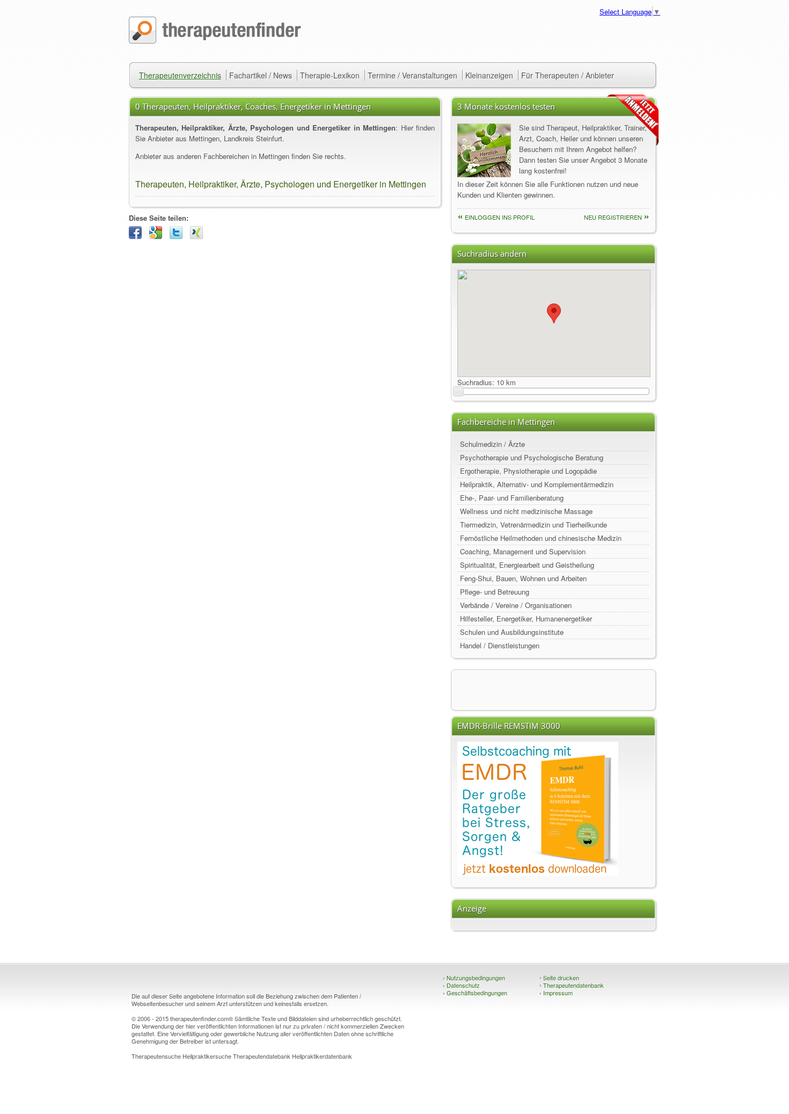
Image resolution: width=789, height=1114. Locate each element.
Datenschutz (461, 985)
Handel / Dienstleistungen (499, 645)
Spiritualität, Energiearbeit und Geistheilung (527, 565)
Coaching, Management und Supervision (523, 551)
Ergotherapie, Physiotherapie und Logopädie (528, 471)
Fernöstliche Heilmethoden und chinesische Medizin (541, 538)
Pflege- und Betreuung (494, 592)
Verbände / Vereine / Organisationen (516, 605)
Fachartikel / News (260, 75)
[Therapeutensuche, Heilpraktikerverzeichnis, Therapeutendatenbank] (215, 40)
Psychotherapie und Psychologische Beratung (531, 457)
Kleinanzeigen (489, 75)
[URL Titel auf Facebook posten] (138, 236)
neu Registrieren (613, 217)
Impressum (556, 992)
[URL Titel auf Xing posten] (199, 236)
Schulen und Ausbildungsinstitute (512, 632)
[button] (554, 313)
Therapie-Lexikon (330, 75)
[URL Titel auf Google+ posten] (158, 236)
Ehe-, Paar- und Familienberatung (512, 498)
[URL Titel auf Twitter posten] (179, 236)
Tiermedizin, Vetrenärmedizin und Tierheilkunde (533, 524)
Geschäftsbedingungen (475, 992)
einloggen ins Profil (500, 217)
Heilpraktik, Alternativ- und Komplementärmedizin (536, 484)
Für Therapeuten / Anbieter (567, 75)
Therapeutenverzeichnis (180, 75)
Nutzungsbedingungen (474, 977)
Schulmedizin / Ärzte (492, 444)
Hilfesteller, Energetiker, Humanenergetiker (526, 618)
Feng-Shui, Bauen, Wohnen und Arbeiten (523, 578)
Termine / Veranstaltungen (412, 75)
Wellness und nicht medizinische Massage (526, 511)
